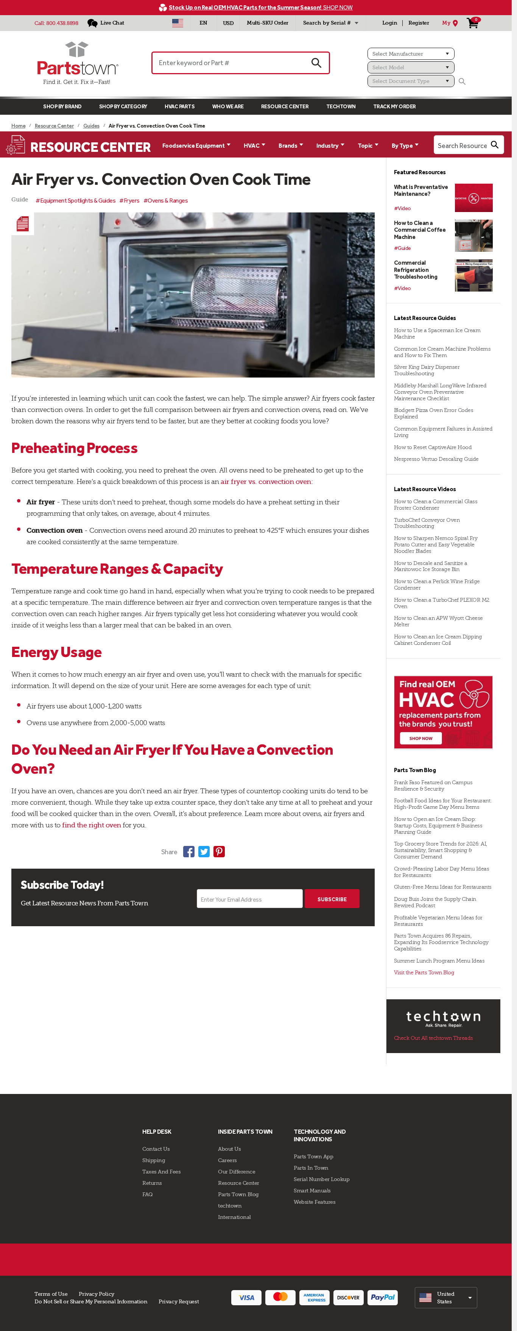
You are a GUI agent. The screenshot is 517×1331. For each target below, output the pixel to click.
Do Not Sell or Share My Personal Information (90, 1301)
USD (228, 23)
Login (389, 23)
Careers (227, 1160)
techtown (229, 1206)
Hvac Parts (180, 106)
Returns (152, 1183)
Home (18, 126)
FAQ (147, 1194)
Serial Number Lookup (321, 1179)
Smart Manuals (312, 1190)
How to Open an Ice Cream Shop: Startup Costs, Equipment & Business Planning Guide (438, 825)
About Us (229, 1149)
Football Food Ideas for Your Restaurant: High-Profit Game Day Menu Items (443, 804)
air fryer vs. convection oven (266, 481)
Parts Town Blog (238, 1194)
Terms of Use (50, 1294)
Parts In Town (311, 1168)
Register (418, 23)
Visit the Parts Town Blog (424, 972)
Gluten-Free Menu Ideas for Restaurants (443, 887)
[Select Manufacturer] (411, 54)
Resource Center (285, 106)
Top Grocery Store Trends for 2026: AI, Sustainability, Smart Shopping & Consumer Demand (440, 850)
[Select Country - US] (177, 23)
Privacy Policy (96, 1294)
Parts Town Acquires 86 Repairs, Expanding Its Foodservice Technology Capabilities (441, 942)
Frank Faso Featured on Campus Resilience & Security (433, 786)
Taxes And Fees (161, 1172)
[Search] (462, 81)
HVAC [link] (251, 145)
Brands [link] (288, 145)
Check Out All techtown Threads (433, 1038)
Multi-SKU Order (267, 23)
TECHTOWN (341, 106)
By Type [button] (402, 145)
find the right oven (91, 825)
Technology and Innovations (320, 1135)
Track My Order (394, 106)
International (234, 1217)
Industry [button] (327, 145)
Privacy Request (179, 1301)
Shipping (153, 1160)
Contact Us (156, 1149)
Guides (91, 126)
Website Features (314, 1202)
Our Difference (236, 1172)
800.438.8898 (62, 23)
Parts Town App (313, 1156)
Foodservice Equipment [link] (193, 145)
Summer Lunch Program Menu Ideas (439, 961)
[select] (446, 1297)
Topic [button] (365, 145)
